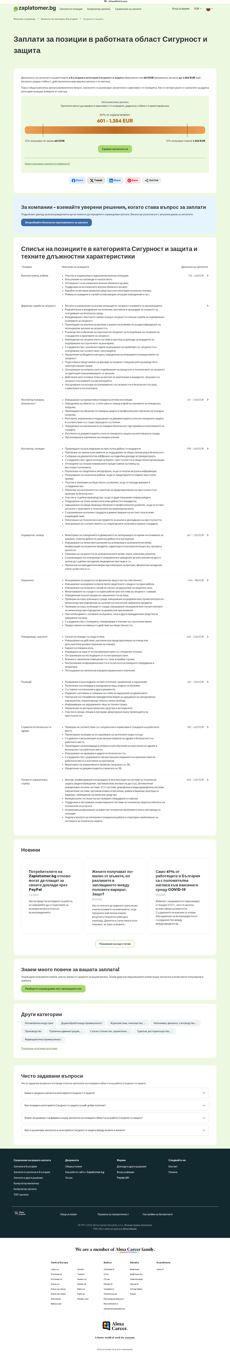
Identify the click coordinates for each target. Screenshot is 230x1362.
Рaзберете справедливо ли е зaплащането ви (53, 988)
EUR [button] (196, 8)
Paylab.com (82, 1299)
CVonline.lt (109, 1269)
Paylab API (123, 1177)
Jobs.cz (55, 1269)
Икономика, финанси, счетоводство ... (175, 1023)
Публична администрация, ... (65, 1031)
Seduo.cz (82, 1279)
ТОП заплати (21, 1194)
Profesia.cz (56, 1279)
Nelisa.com (56, 1303)
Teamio (80, 1274)
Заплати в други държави (28, 1177)
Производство (33, 1031)
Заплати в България (25, 1166)
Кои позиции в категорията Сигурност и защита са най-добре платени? (65, 1105)
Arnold (80, 1269)
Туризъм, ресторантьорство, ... (154, 1031)
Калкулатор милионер (26, 1183)
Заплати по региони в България (32, 1172)
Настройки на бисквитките (158, 1214)
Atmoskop (56, 1299)
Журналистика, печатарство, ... (128, 1023)
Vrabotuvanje (136, 1279)
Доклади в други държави (131, 1166)
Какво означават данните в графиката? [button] (47, 163)
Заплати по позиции (70, 8)
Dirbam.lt (108, 1284)
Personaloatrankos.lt (114, 1299)
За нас (69, 1177)
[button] (209, 8)
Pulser (133, 1294)
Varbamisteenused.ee (114, 1308)
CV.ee (107, 1279)
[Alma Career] (115, 1326)
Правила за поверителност (113, 1214)
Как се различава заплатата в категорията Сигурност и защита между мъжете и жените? (75, 1130)
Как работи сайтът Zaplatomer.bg (84, 1172)
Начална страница (24, 19)
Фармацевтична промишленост (43, 1039)
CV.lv (106, 1274)
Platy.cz (81, 1289)
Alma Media (129, 1228)
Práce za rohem (58, 1294)
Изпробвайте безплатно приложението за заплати (56, 222)
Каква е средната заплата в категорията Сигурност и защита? (60, 1093)
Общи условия (73, 1166)
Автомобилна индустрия (39, 1023)
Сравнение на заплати (128, 8)
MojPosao (134, 1269)
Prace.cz (55, 1284)
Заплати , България (59, 19)
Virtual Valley (136, 1289)
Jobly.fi (160, 1269)
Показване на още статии (115, 943)
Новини (173, 1172)
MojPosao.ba (136, 1274)
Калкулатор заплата (98, 8)
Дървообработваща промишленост (81, 1023)
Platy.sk (81, 1294)
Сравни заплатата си (115, 149)
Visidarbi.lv (109, 1289)
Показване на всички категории (39, 1048)
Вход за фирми (180, 8)
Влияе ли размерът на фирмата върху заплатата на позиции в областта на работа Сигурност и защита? (84, 1117)
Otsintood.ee (110, 1294)
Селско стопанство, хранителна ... (109, 1031)
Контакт (173, 1166)
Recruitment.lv (111, 1303)
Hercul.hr (134, 1284)
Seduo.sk (81, 1284)
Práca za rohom (58, 1289)
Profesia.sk (56, 1274)
